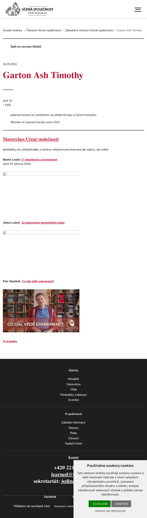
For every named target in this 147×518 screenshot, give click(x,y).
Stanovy (73, 427)
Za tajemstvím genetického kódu (43, 222)
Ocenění (73, 399)
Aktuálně (73, 378)
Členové (73, 438)
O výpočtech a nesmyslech (39, 159)
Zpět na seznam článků (26, 46)
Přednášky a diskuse (73, 394)
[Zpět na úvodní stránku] (29, 8)
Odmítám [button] (121, 504)
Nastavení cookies (64, 506)
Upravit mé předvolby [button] (110, 511)
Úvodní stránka (12, 30)
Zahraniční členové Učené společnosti (89, 30)
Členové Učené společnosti (43, 30)
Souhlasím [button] (100, 504)
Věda (73, 389)
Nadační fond (73, 443)
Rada (73, 433)
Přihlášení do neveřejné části (32, 506)
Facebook (50, 496)
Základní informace (73, 422)
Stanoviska (73, 384)
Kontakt (73, 457)
